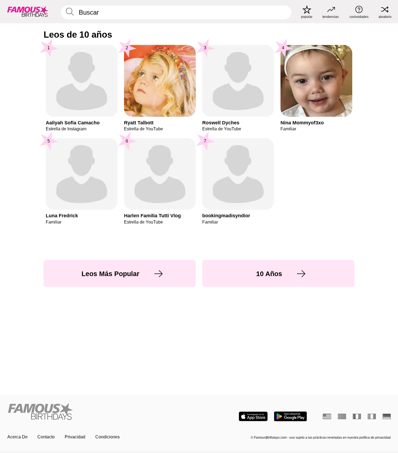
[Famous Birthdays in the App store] (253, 416)
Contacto (46, 437)
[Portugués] (342, 416)
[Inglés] (327, 416)
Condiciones (107, 437)
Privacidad (75, 437)
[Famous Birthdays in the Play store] (290, 416)
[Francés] (357, 416)
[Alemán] (387, 416)
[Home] (101, 412)
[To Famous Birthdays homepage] (27, 11)
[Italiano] (372, 416)
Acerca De (17, 437)
